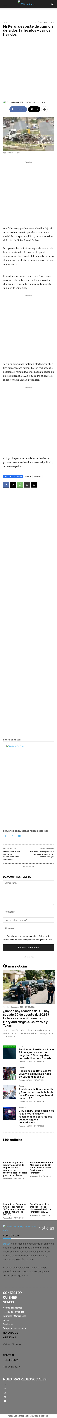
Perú (21, 1046)
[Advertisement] (28, 66)
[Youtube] (19, 836)
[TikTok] (5, 1393)
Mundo (6, 1007)
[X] (13, 485)
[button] (5, 4)
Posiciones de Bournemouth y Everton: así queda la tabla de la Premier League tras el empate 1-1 (36, 1094)
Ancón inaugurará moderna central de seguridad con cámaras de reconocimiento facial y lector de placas (15, 1169)
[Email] (34, 485)
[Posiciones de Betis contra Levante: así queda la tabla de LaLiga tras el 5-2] (9, 1073)
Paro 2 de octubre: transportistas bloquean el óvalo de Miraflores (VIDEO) (40, 1208)
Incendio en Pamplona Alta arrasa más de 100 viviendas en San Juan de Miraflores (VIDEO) (14, 1209)
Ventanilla (37, 476)
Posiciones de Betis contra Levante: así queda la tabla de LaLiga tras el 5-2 (35, 1074)
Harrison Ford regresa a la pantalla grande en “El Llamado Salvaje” (42, 854)
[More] (44, 109)
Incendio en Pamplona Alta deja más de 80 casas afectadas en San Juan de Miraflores (41, 1167)
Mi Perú (28, 476)
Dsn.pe (7, 1243)
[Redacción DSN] (5, 102)
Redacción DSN (17, 102)
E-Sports (22, 1108)
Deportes (22, 1068)
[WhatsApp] (20, 485)
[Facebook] (6, 485)
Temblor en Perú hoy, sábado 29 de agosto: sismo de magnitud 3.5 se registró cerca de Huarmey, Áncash (36, 1054)
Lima (5, 22)
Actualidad (7, 1179)
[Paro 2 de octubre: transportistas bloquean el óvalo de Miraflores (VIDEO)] (42, 1193)
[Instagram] (5, 1389)
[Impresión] (27, 485)
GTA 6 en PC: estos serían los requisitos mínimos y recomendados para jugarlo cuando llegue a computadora (36, 1116)
